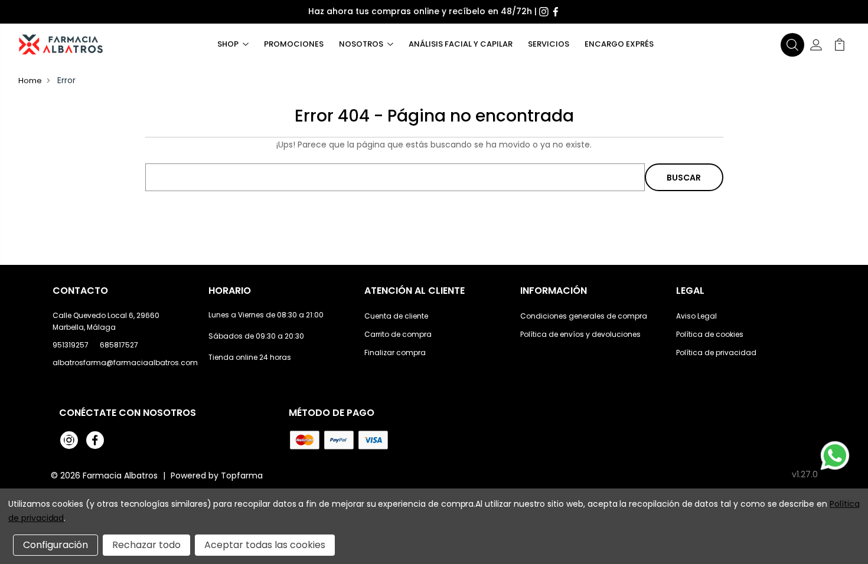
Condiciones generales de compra (583, 316)
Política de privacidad (716, 352)
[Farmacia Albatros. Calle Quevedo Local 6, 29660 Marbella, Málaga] (61, 44)
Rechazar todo (146, 545)
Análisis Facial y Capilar (461, 44)
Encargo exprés (619, 44)
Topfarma (242, 475)
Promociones (294, 44)
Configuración (55, 545)
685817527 (119, 345)
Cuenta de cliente (396, 316)
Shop (228, 44)
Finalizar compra (395, 352)
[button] (792, 45)
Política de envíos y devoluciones (580, 334)
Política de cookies (709, 334)
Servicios (548, 44)
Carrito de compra (398, 334)
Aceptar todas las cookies (264, 545)
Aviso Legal (696, 316)
